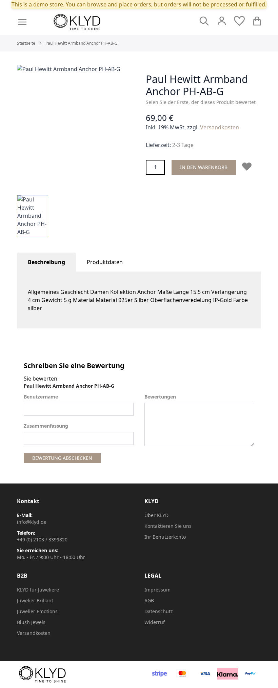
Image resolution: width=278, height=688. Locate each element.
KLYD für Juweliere (38, 589)
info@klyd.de (31, 522)
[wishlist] (239, 21)
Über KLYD (156, 515)
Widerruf (154, 622)
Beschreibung (46, 262)
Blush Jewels (31, 622)
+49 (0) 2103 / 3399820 (42, 539)
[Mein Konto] (221, 21)
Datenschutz (158, 611)
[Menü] (22, 22)
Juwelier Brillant (35, 600)
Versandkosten (219, 127)
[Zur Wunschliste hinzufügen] (248, 166)
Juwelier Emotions (37, 611)
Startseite (26, 43)
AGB (149, 600)
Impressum (157, 589)
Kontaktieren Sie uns (168, 526)
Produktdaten (105, 262)
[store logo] (92, 22)
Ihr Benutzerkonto (165, 537)
